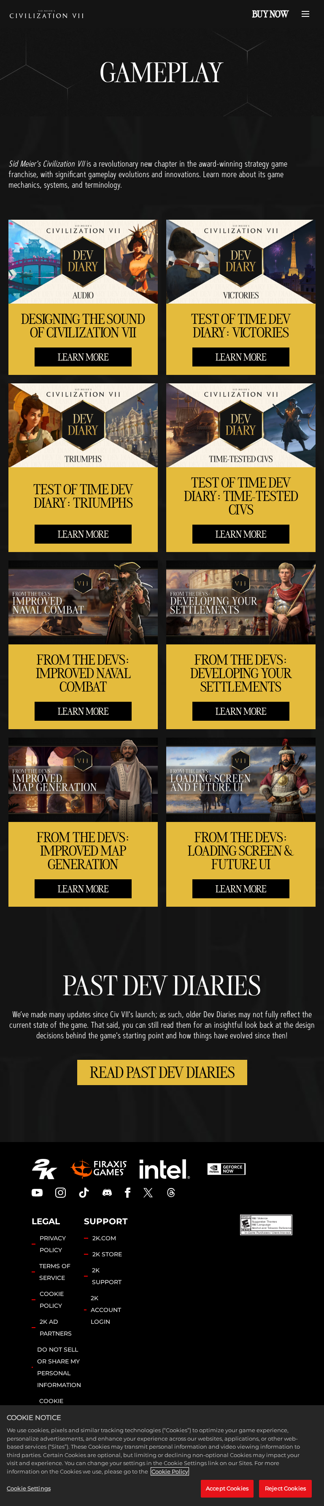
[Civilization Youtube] (37, 1193)
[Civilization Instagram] (60, 1193)
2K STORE (107, 1254)
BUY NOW (270, 14)
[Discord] (107, 1193)
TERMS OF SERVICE (54, 1272)
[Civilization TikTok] (83, 1193)
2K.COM (104, 1238)
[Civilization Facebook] (127, 1193)
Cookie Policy (169, 1471)
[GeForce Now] (226, 1169)
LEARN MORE (83, 357)
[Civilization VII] (46, 14)
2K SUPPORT (107, 1276)
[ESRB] (266, 1225)
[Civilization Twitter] (148, 1193)
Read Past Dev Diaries (162, 1072)
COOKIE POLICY (52, 1299)
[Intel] (164, 1169)
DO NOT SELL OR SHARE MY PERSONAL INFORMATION (59, 1367)
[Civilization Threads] (171, 1193)
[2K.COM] (44, 1169)
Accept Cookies (227, 1488)
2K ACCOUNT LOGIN (106, 1309)
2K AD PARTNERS (56, 1327)
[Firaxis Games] (98, 1169)
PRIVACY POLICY (53, 1244)
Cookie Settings (29, 1488)
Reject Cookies (285, 1488)
